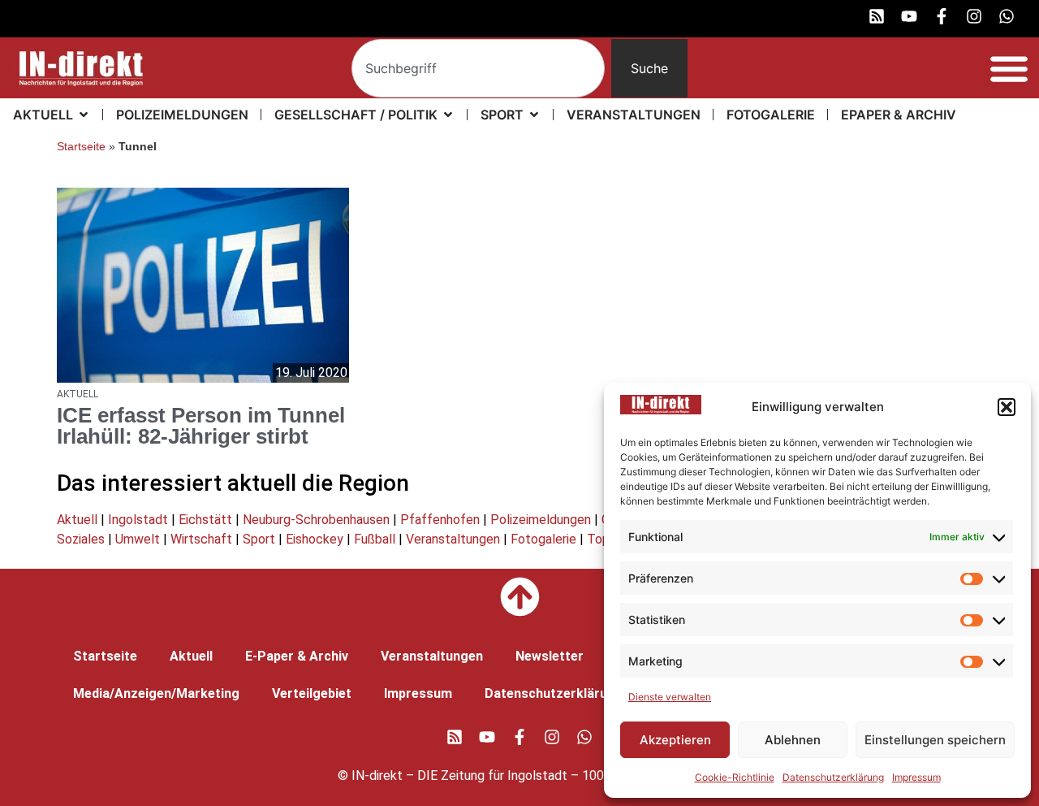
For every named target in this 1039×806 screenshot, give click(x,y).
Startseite (81, 147)
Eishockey (314, 539)
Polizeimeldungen (540, 519)
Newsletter (549, 656)
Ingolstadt (138, 519)
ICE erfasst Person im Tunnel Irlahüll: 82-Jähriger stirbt (201, 425)
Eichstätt (205, 519)
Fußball (374, 539)
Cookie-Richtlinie (734, 777)
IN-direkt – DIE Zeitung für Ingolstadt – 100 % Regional (510, 775)
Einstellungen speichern (935, 740)
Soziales (81, 539)
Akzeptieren (675, 740)
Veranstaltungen (453, 539)
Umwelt (137, 539)
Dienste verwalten (669, 697)
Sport (259, 539)
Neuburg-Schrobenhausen (316, 519)
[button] (1006, 407)
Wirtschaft (201, 539)
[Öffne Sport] (534, 114)
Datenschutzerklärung (833, 777)
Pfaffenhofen (440, 519)
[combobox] (477, 68)
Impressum (916, 777)
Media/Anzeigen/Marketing (156, 693)
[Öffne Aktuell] (83, 114)
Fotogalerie (543, 539)
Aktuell (77, 519)
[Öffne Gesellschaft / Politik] (448, 114)
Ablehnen (793, 740)
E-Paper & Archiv (296, 656)
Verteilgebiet (311, 693)
